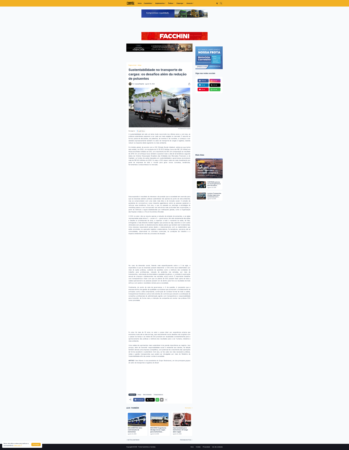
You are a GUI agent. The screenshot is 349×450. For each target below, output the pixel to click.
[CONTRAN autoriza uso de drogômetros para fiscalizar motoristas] (201, 184)
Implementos (160, 3)
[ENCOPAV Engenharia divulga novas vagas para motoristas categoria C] (159, 419)
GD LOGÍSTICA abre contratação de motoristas (135, 430)
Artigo (139, 65)
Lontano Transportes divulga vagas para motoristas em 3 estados (214, 195)
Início (140, 3)
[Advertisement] (174, 25)
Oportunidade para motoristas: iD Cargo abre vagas (180, 430)
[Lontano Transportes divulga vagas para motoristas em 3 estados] (201, 196)
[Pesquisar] (221, 3)
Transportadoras (158, 394)
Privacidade (206, 447)
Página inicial (132, 65)
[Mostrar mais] (166, 400)
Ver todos (188, 408)
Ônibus (170, 3)
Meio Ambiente (147, 394)
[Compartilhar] (188, 84)
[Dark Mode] (217, 3)
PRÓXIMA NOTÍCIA (185, 440)
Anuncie (189, 3)
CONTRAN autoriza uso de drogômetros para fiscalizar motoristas (214, 183)
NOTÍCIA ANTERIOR (133, 440)
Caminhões (148, 3)
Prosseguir (36, 444)
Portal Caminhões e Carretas (147, 447)
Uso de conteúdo (217, 447)
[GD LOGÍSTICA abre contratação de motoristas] (137, 419)
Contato (198, 447)
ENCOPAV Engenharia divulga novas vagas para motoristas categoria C (158, 430)
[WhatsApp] (157, 400)
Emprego (180, 3)
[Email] (162, 400)
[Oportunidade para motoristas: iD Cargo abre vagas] (182, 419)
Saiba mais (17, 445)
